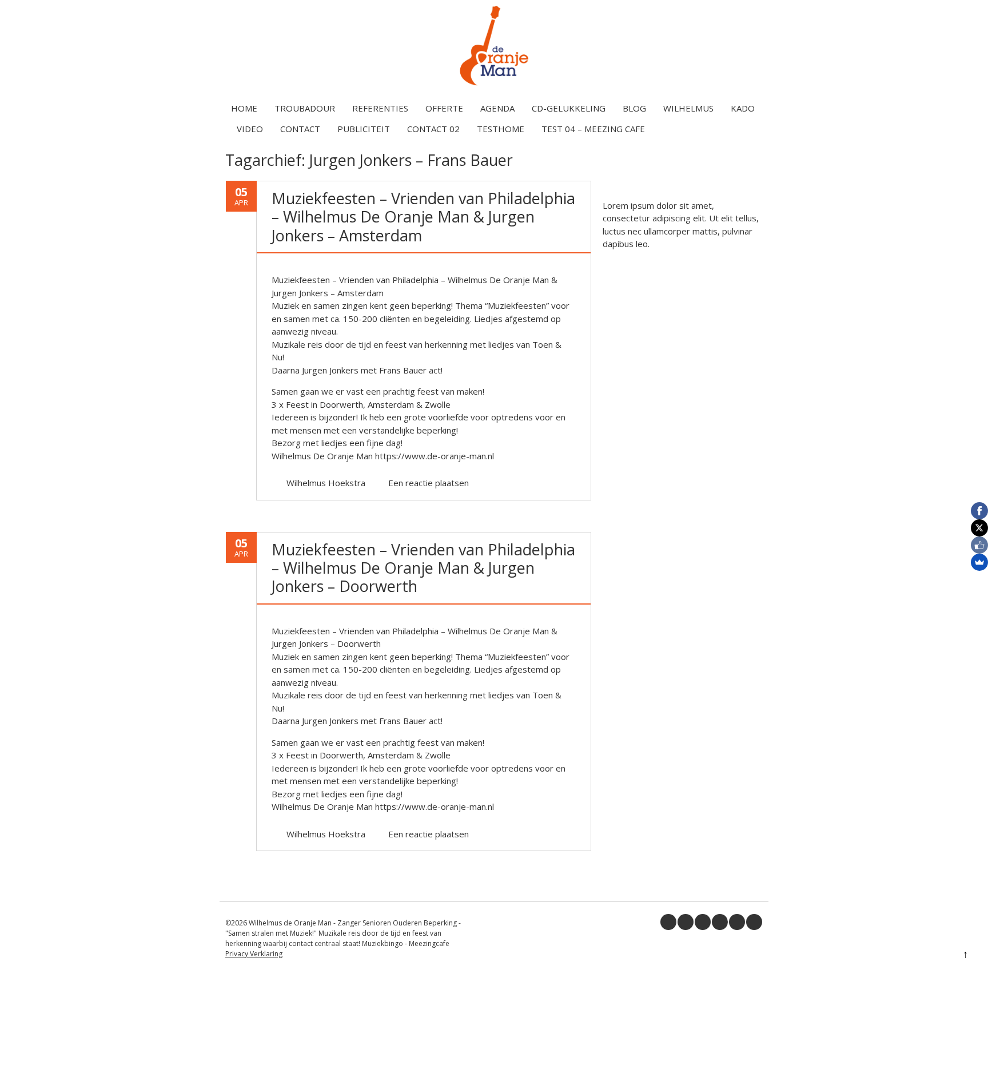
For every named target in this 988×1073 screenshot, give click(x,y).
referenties (380, 108)
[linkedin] (702, 922)
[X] (979, 527)
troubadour (304, 108)
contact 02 (433, 128)
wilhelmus (688, 108)
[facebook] (668, 922)
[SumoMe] (979, 562)
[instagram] (737, 922)
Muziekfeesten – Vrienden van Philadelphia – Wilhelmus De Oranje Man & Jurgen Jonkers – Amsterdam (423, 217)
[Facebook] (979, 510)
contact (300, 128)
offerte (444, 108)
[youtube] (719, 922)
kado (743, 108)
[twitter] (685, 922)
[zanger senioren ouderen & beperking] (494, 85)
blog (634, 108)
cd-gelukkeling (568, 108)
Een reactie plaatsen (428, 482)
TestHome (500, 128)
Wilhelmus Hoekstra (325, 482)
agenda (497, 108)
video (250, 128)
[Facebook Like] (979, 545)
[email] (754, 922)
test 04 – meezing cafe (593, 128)
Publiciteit (363, 128)
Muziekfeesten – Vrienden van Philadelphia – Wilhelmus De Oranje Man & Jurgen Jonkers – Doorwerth (423, 568)
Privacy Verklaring (253, 954)
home (244, 108)
